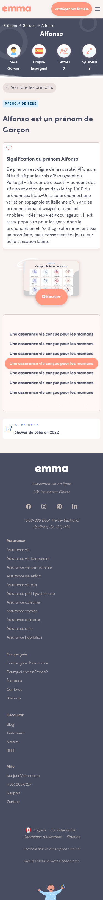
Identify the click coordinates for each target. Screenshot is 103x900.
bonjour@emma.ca (23, 776)
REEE (11, 751)
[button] (97, 9)
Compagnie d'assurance (27, 663)
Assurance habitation (24, 637)
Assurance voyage (22, 611)
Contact (13, 802)
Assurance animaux (23, 620)
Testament (15, 733)
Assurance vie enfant (24, 576)
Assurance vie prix (22, 585)
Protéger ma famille (72, 9)
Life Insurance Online (51, 492)
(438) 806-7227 (19, 784)
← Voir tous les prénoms (29, 88)
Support (13, 793)
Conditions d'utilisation (42, 837)
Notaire (13, 742)
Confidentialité (62, 830)
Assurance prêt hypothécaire (31, 594)
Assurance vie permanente (29, 567)
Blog (10, 725)
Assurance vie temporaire (28, 559)
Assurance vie (18, 550)
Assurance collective (23, 602)
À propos (14, 681)
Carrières (14, 690)
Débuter (51, 297)
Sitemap (14, 698)
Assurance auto (20, 629)
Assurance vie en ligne (51, 484)
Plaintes (73, 837)
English (39, 830)
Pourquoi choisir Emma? (27, 672)
